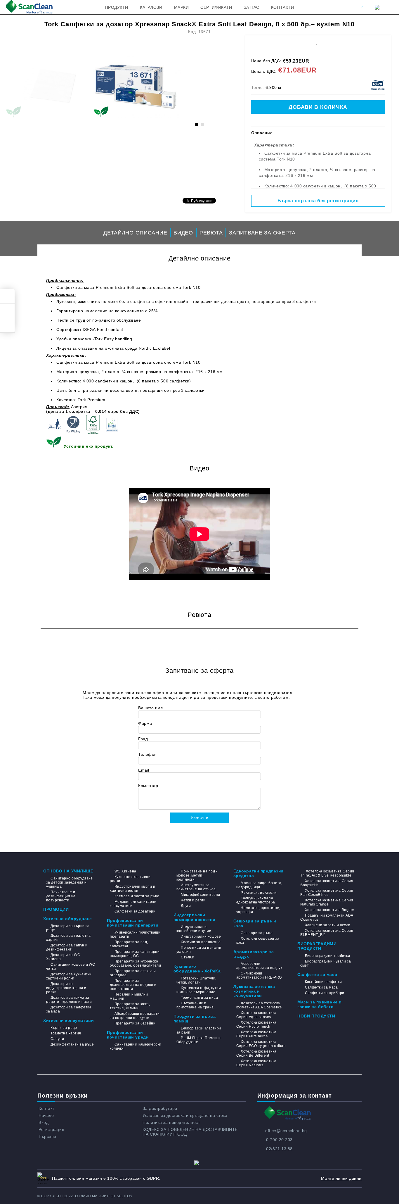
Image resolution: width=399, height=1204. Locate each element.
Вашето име (150, 708)
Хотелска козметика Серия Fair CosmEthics (326, 893)
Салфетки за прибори (324, 993)
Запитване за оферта (262, 233)
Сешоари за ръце (257, 933)
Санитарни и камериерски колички (135, 1046)
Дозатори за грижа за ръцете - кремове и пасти (69, 1000)
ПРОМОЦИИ (56, 909)
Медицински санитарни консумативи (133, 904)
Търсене (47, 1136)
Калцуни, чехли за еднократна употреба (255, 900)
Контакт (46, 1108)
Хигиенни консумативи (68, 1020)
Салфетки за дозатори (135, 911)
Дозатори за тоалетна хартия (68, 938)
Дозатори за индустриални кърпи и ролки (66, 988)
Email (143, 770)
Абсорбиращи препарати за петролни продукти (134, 1016)
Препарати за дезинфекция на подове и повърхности (133, 985)
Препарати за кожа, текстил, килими (130, 1006)
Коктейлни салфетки (323, 982)
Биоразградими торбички (327, 956)
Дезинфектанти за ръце (72, 1044)
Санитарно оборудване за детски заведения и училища (69, 882)
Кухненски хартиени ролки (130, 879)
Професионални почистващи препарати (132, 922)
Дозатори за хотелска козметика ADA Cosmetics (259, 1005)
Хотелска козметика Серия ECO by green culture (261, 1044)
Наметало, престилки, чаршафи (258, 910)
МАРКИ (181, 7)
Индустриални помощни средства (195, 917)
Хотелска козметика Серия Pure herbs (256, 1034)
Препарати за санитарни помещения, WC (134, 954)
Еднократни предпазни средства (258, 873)
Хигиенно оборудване (67, 918)
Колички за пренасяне (201, 942)
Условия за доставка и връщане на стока (185, 1115)
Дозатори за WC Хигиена (63, 957)
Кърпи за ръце (64, 1028)
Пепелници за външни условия (198, 950)
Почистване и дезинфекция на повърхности (61, 896)
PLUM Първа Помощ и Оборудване (198, 1040)
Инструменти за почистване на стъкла (196, 887)
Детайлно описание (135, 233)
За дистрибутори (160, 1108)
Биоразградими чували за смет (325, 963)
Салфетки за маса (317, 974)
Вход (43, 1122)
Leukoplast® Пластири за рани (198, 1030)
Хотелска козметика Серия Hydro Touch (256, 1024)
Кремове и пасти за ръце (137, 896)
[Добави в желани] (316, 41)
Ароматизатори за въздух (253, 954)
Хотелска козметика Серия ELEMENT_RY (326, 933)
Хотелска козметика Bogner (329, 910)
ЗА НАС (251, 7)
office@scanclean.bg (286, 1130)
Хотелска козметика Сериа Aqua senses (256, 1015)
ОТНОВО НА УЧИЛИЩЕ (68, 871)
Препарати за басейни (135, 1023)
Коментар (148, 785)
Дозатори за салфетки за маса (68, 1009)
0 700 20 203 (279, 1139)
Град (143, 738)
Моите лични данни (341, 1178)
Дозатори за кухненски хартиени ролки (68, 976)
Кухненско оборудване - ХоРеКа (197, 968)
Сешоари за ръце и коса (254, 923)
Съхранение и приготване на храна (195, 1005)
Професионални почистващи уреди (128, 1034)
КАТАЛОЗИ (151, 7)
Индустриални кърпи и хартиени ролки (132, 888)
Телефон (147, 754)
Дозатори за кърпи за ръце (68, 928)
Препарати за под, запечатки (129, 944)
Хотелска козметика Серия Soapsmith (326, 883)
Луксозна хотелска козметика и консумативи (254, 991)
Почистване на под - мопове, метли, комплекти (197, 875)
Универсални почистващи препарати (135, 934)
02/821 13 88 (279, 1148)
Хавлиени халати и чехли (327, 925)
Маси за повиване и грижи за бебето (319, 1004)
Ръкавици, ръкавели (259, 893)
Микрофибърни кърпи (200, 895)
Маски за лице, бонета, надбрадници (259, 885)
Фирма (145, 723)
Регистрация (51, 1129)
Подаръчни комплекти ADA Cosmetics (326, 917)
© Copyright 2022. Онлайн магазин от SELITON (85, 1196)
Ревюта (211, 233)
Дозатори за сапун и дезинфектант (67, 947)
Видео (183, 233)
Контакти (282, 7)
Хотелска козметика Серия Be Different (256, 1053)
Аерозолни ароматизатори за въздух (259, 966)
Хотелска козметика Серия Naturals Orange (326, 902)
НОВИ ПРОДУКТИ (316, 1016)
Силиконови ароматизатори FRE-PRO (259, 975)
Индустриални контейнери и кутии (193, 929)
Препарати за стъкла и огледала (133, 973)
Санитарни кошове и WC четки (70, 966)
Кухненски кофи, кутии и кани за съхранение (198, 990)
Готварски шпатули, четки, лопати (196, 980)
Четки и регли (193, 900)
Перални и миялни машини (129, 996)
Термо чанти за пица (199, 998)
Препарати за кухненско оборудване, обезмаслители (135, 963)
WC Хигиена (125, 871)
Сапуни (57, 1039)
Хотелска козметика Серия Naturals (256, 1063)
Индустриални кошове (201, 936)
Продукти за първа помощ (195, 1018)
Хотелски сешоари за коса (258, 940)
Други (186, 906)
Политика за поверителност (171, 1122)
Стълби (188, 957)
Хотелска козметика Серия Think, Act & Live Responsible (327, 873)
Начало (46, 1115)
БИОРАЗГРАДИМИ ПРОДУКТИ (316, 946)
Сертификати (216, 7)
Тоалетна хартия (66, 1033)
